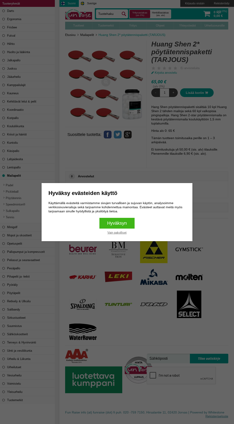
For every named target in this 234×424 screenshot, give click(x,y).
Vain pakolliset (117, 232)
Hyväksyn (117, 223)
